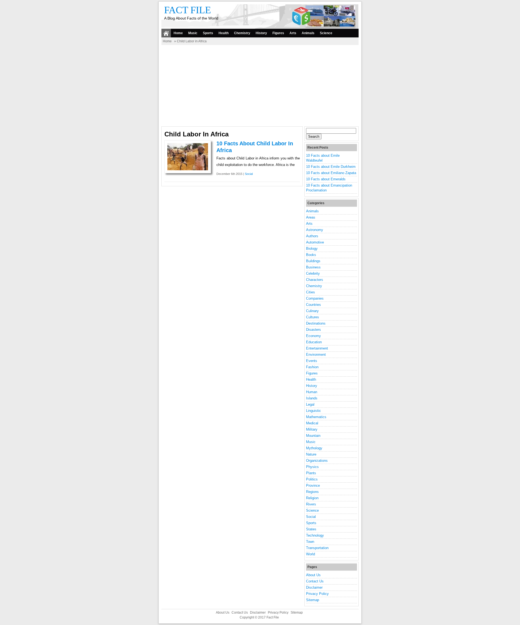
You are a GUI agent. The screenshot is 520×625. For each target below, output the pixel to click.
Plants (311, 473)
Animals (308, 33)
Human (311, 392)
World (310, 554)
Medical (312, 423)
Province (313, 485)
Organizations (317, 461)
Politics (312, 479)
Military (311, 429)
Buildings (313, 261)
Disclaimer (314, 587)
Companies (315, 298)
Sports (208, 33)
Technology (315, 535)
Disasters (313, 330)
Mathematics (316, 417)
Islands (311, 398)
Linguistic (313, 411)
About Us (313, 575)
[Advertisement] (260, 86)
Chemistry (242, 33)
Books (311, 255)
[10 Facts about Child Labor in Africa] (187, 169)
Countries (313, 305)
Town (310, 542)
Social (249, 173)
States (311, 529)
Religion (312, 498)
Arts (293, 33)
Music (192, 33)
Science (326, 33)
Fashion (312, 367)
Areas (310, 217)
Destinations (316, 323)
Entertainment (317, 348)
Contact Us (315, 581)
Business (313, 267)
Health (224, 33)
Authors (312, 236)
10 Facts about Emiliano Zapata (331, 173)
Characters (314, 280)
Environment (316, 354)
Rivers (311, 504)
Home (178, 33)
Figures (278, 33)
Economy (313, 336)
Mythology (314, 448)
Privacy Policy (317, 594)
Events (311, 361)
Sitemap (312, 600)
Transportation (317, 548)
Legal (310, 404)
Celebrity (313, 273)
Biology (312, 248)
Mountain (313, 436)
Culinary (312, 311)
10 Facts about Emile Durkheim (331, 167)
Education (314, 342)
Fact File (187, 10)
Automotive (315, 242)
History (261, 33)
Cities (310, 292)
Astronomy (314, 230)
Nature (311, 454)
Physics (312, 467)
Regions (312, 492)
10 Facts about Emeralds (326, 179)
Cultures (312, 317)
